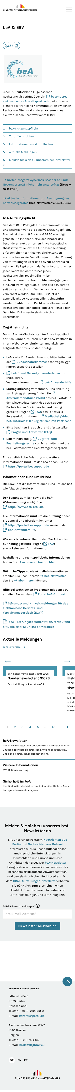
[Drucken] (16, 45)
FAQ (38, 412)
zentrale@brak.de (31, 1016)
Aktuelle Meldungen (23, 152)
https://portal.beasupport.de (28, 466)
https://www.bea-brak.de (25, 507)
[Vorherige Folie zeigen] (7, 661)
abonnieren (26, 580)
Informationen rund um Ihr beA (31, 144)
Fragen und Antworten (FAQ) (31, 432)
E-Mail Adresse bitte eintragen (19, 906)
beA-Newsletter (55, 576)
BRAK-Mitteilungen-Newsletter (35, 881)
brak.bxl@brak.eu (32, 1045)
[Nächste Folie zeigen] (67, 661)
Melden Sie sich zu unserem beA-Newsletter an (36, 162)
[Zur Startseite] (20, 7)
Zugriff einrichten (21, 136)
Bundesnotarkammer (32, 362)
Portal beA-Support (51, 594)
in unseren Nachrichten (39, 562)
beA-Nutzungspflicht (23, 128)
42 (54, 727)
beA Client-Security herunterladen (35, 373)
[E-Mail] (7, 45)
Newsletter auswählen (37, 926)
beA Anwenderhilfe (57, 382)
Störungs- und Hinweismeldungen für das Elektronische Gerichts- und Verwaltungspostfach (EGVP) (35, 608)
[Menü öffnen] (68, 9)
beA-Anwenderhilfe (21, 530)
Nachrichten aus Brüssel (45, 844)
